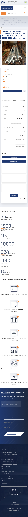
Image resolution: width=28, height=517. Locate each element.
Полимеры (4, 483)
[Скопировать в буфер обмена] (17, 1)
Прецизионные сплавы (7, 459)
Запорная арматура (6, 466)
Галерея (14, 502)
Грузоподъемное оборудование (9, 464)
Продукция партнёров (7, 478)
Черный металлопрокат (7, 449)
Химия (3, 480)
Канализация (5, 468)
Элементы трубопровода (8, 471)
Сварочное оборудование (8, 461)
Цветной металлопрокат (8, 457)
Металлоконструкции (7, 476)
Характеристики (6, 100)
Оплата (15, 100)
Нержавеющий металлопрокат (9, 452)
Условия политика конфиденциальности (9, 511)
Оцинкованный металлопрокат (9, 454)
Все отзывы (14, 157)
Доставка (22, 100)
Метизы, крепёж (6, 473)
